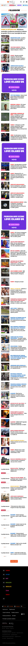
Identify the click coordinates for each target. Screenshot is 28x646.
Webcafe (8, 587)
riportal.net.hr (14, 634)
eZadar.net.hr (18, 636)
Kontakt (14, 615)
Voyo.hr (12, 628)
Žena (7, 591)
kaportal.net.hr (20, 633)
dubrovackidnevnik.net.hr (8, 636)
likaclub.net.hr (10, 638)
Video (7, 595)
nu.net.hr (4, 638)
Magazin (8, 582)
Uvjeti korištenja (6, 612)
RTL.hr (3, 628)
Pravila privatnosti (7, 615)
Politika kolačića (15, 612)
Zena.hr (7, 628)
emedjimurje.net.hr (6, 633)
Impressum (5, 609)
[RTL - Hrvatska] (4, 623)
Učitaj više (14, 561)
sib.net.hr (14, 633)
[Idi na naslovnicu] (11, 3)
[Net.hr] (11, 623)
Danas (8, 570)
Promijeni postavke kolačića (9, 618)
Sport (8, 574)
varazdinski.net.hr (6, 634)
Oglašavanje (12, 609)
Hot (7, 578)
